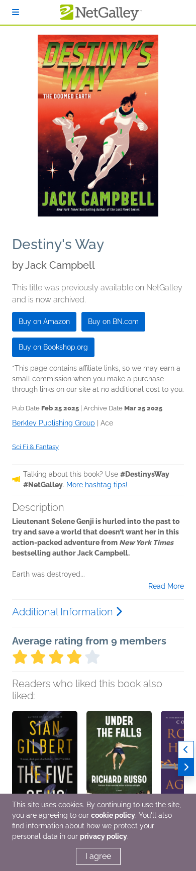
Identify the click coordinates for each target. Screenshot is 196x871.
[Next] (186, 767)
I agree (98, 856)
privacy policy (103, 836)
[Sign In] (15, 12)
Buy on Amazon (44, 321)
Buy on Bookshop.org (53, 347)
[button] (44, 763)
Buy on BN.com (113, 321)
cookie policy (113, 815)
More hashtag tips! (97, 485)
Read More (166, 586)
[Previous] (186, 749)
